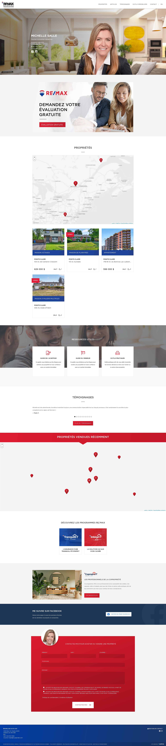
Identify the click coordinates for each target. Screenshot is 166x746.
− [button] (34, 159)
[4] (66, 493)
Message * (45, 670)
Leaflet (113, 223)
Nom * (72, 652)
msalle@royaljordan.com (39, 48)
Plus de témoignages (83, 423)
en (162, 4)
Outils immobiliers (140, 4)
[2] (75, 186)
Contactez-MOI (81, 705)
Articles (113, 4)
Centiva (161, 744)
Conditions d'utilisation (66, 697)
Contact (153, 4)
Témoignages (125, 4)
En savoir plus (92, 595)
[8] (90, 472)
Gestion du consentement (100, 744)
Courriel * (103, 652)
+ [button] (34, 157)
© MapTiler (117, 223)
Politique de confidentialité (50, 697)
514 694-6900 (37, 46)
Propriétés (102, 4)
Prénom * (45, 652)
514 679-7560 (37, 44)
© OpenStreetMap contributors (126, 223)
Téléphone (45, 661)
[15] (89, 483)
